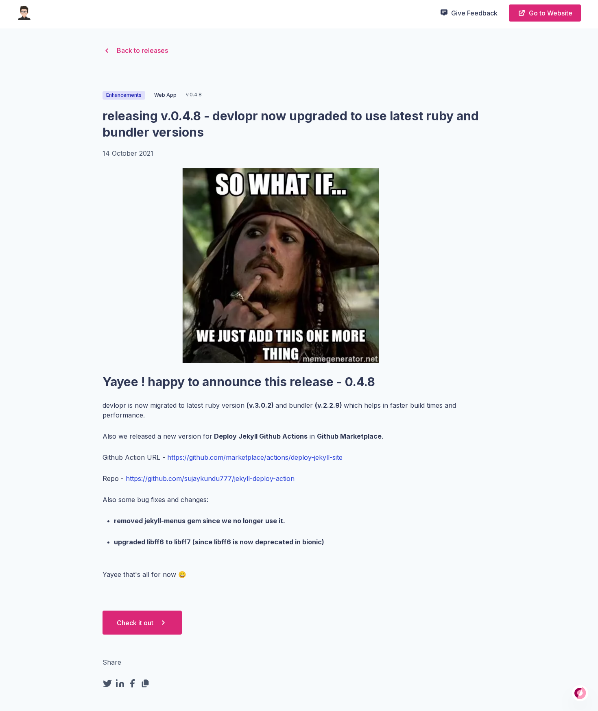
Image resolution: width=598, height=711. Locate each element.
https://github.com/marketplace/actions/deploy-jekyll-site (255, 457)
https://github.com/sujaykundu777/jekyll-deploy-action (210, 478)
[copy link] (146, 683)
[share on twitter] (109, 683)
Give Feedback (474, 13)
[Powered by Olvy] (580, 693)
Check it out (135, 623)
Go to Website (550, 13)
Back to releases (142, 50)
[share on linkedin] (121, 683)
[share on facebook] (134, 683)
